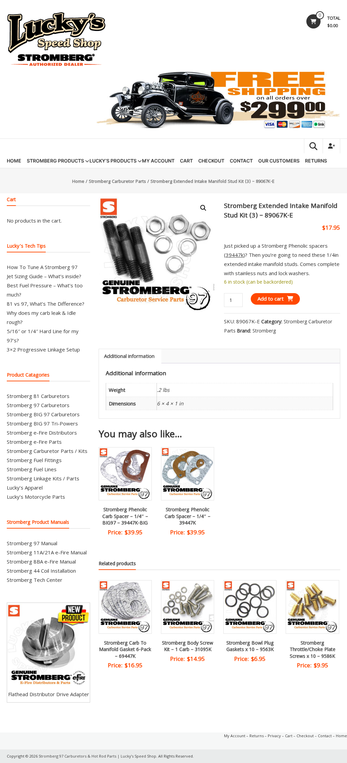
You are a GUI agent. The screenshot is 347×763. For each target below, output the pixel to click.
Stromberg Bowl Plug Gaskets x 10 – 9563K (250, 647)
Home (14, 161)
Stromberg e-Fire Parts (34, 441)
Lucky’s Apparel (25, 487)
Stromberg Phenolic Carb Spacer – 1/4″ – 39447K (187, 517)
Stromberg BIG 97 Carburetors (43, 414)
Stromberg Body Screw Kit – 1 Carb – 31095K (187, 647)
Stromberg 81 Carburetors (38, 396)
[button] (203, 208)
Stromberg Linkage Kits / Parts (43, 478)
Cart (186, 161)
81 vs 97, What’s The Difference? (45, 303)
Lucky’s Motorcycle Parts (36, 496)
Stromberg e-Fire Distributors (42, 432)
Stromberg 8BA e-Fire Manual (41, 561)
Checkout (211, 161)
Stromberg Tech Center (34, 579)
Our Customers (279, 161)
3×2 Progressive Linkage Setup (43, 349)
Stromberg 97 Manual (32, 543)
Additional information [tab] (129, 355)
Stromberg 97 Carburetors (38, 405)
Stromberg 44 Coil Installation (41, 570)
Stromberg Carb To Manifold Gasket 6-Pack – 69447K (125, 650)
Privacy (274, 735)
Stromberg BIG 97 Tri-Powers (42, 423)
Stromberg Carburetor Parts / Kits (47, 450)
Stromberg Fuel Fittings (34, 460)
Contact (241, 161)
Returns (316, 161)
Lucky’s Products (113, 161)
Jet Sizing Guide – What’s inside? (44, 276)
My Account (158, 161)
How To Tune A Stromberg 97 (42, 267)
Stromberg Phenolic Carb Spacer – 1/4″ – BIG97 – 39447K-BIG (125, 517)
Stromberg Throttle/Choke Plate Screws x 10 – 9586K (312, 650)
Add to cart (271, 298)
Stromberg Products (55, 161)
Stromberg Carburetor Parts (117, 182)
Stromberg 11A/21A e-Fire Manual (47, 552)
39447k (234, 254)
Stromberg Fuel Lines (32, 469)
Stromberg (264, 330)
